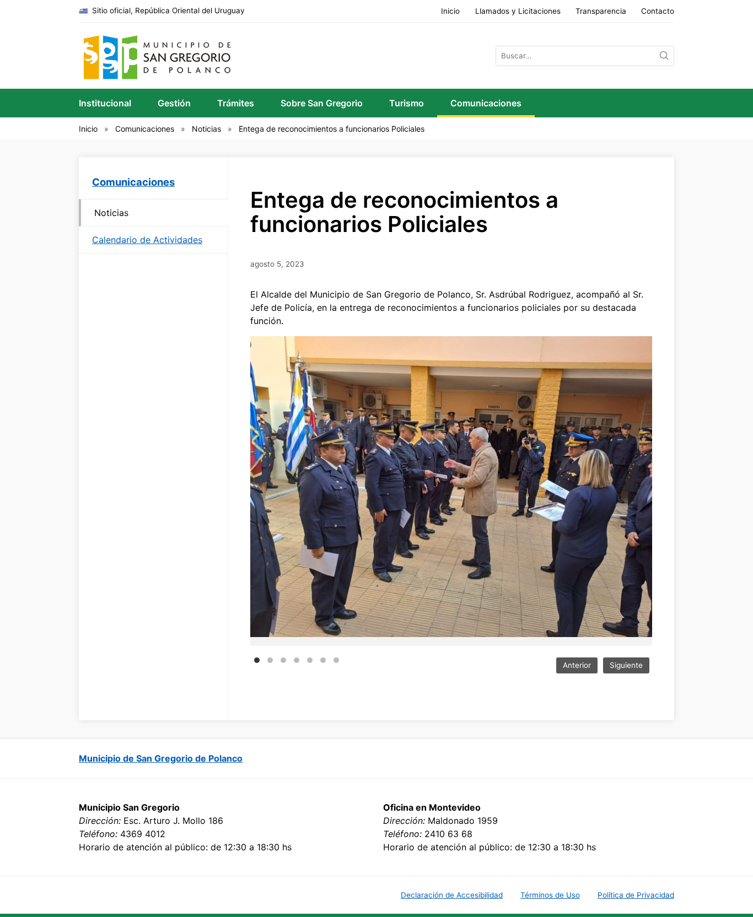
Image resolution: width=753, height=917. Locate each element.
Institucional (105, 103)
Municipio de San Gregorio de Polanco (161, 758)
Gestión (174, 103)
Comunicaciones (485, 103)
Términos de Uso (550, 895)
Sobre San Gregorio (322, 103)
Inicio (450, 11)
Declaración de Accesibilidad (452, 895)
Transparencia (600, 11)
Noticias (206, 128)
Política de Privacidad (636, 895)
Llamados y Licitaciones (518, 11)
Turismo (406, 103)
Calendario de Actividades (147, 239)
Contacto (657, 11)
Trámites (235, 103)
